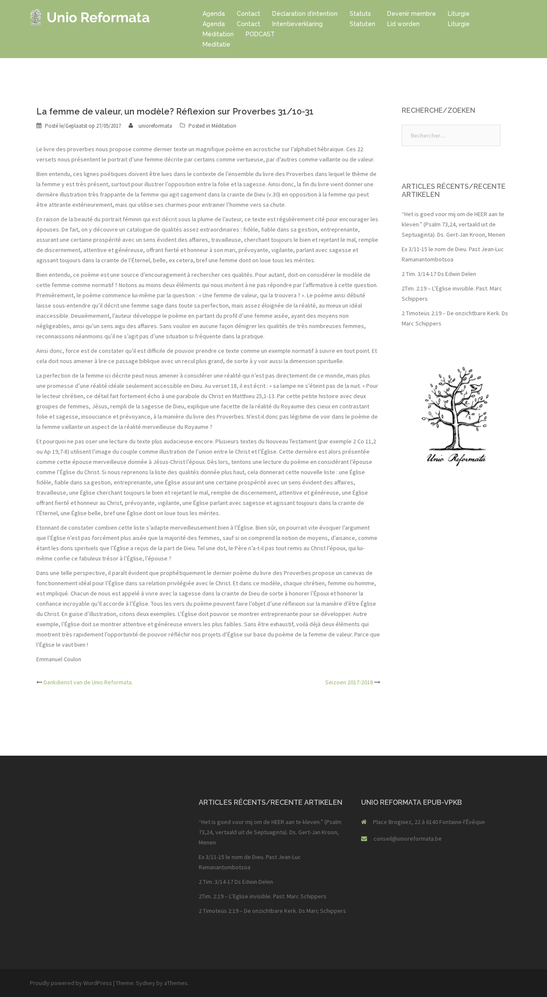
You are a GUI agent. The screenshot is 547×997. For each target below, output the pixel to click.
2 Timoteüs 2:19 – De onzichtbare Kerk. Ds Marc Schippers (272, 911)
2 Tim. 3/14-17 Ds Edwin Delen (439, 274)
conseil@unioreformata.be (407, 838)
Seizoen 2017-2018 (349, 682)
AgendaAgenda (214, 18)
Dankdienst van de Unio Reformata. (88, 682)
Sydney (145, 983)
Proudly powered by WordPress (71, 983)
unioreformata (155, 125)
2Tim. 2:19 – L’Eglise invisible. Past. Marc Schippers (262, 896)
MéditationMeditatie (218, 39)
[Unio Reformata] (90, 16)
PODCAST (260, 34)
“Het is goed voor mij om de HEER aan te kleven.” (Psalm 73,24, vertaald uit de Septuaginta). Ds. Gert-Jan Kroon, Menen (453, 224)
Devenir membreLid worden (411, 18)
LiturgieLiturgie (459, 18)
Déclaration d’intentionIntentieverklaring (305, 18)
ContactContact (248, 18)
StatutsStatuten (362, 18)
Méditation (224, 125)
